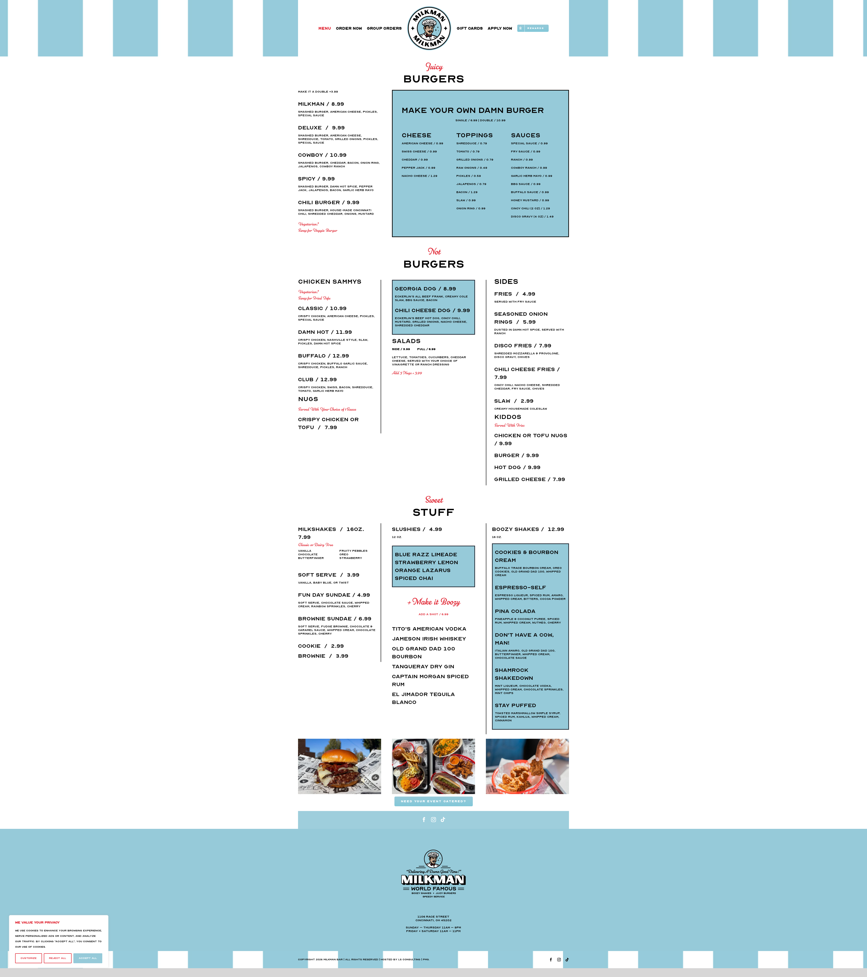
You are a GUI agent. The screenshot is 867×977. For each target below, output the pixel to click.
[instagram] (433, 819)
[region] (58, 941)
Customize (29, 958)
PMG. (426, 959)
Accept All (88, 958)
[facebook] (424, 819)
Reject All (57, 958)
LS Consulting (409, 959)
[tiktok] (442, 819)
